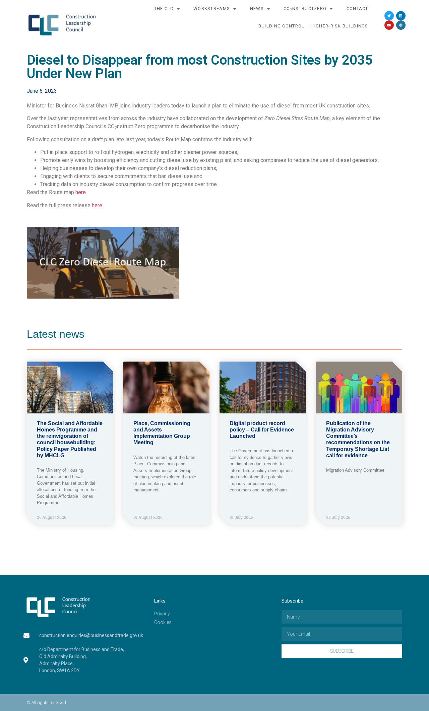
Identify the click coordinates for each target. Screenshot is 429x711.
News (257, 8)
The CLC (164, 8)
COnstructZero (305, 8)
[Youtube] (389, 25)
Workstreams (211, 8)
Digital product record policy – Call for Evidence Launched (262, 429)
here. (81, 192)
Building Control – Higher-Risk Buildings (313, 25)
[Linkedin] (401, 15)
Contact (357, 8)
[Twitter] (389, 15)
